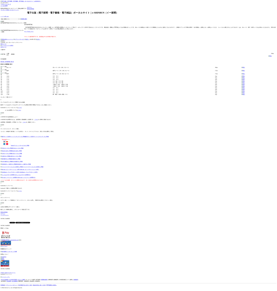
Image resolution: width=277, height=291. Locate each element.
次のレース (3, 47)
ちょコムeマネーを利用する (23, 174)
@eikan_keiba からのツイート (8, 272)
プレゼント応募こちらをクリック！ (10, 10)
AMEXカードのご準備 (15, 156)
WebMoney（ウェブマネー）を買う (29, 172)
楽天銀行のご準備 (15, 158)
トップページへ (5, 215)
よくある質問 (4, 5)
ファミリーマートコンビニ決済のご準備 (33, 166)
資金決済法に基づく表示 (39, 285)
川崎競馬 (75, 279)
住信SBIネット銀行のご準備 (23, 164)
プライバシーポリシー (12, 285)
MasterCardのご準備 (17, 150)
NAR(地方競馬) (13, 279)
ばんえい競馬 (21, 279)
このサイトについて (6, 4)
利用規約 (3, 285)
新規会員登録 (30, 8)
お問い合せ (6, 16)
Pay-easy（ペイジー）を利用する (27, 177)
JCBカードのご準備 (17, 153)
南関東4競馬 (44, 279)
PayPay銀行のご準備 (17, 161)
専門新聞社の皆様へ (51, 285)
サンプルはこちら (29, 31)
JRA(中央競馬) (5, 279)
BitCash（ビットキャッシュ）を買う (29, 169)
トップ (2, 16)
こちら (20, 107)
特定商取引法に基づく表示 (25, 285)
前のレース (3, 44)
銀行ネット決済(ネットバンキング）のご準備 (37, 136)
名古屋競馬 (15, 281)
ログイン (29, 7)
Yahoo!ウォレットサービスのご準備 (20, 145)
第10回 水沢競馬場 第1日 (7, 61)
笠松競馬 (8, 281)
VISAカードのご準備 (18, 148)
